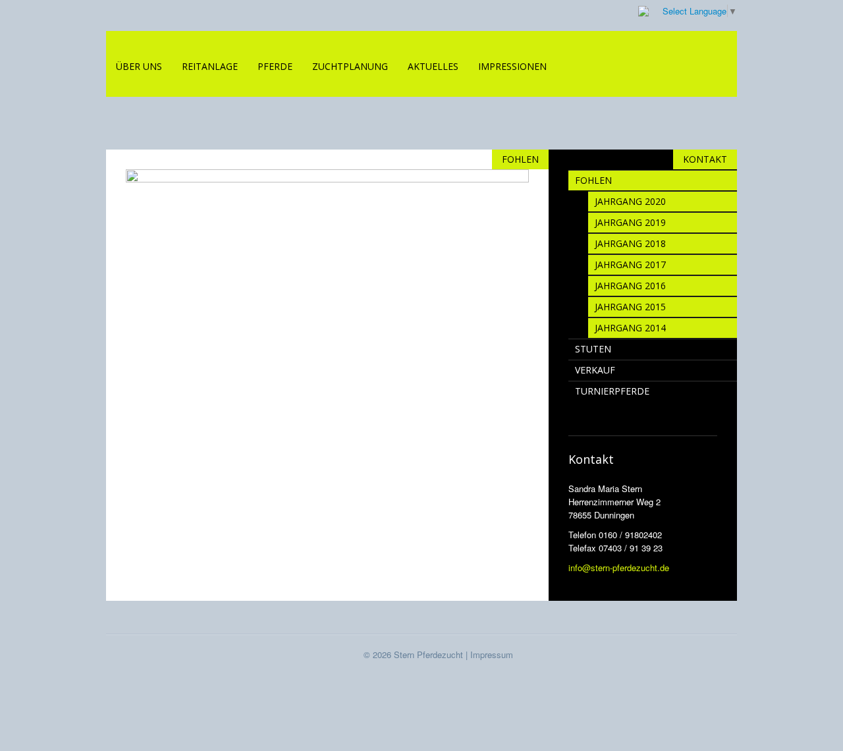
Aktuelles (433, 66)
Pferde (275, 66)
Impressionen (512, 66)
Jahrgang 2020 (630, 201)
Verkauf (595, 370)
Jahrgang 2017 (630, 264)
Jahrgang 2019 (630, 222)
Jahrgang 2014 (630, 327)
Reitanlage (210, 66)
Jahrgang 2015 (630, 306)
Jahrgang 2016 (630, 285)
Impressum (491, 654)
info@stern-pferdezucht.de (618, 567)
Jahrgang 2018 (630, 243)
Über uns (139, 66)
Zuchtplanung (350, 66)
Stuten (593, 349)
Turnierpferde (612, 391)
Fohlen (593, 180)
